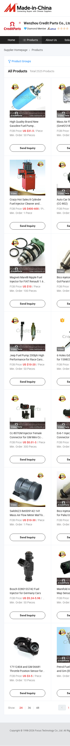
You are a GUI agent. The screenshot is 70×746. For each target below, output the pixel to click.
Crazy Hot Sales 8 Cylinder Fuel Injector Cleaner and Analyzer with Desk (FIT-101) (27, 203)
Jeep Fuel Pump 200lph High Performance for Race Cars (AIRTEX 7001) (27, 359)
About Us (51, 40)
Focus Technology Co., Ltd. (49, 730)
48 (37, 708)
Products (32, 40)
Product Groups (21, 61)
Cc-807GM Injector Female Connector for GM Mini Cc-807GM (26, 437)
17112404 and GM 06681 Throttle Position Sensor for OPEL (26, 671)
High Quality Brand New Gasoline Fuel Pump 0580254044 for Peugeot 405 (27, 126)
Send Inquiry (27, 148)
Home (11, 40)
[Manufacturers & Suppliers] (28, 7)
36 (29, 708)
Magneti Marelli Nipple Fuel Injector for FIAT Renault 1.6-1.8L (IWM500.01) (27, 281)
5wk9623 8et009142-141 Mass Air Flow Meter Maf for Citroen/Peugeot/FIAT (27, 515)
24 (21, 707)
